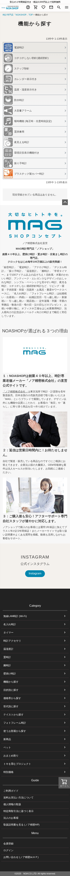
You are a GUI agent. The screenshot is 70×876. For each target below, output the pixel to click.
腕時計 (7, 665)
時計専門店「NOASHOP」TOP (18, 15)
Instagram (35, 573)
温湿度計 (8, 649)
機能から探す (10, 681)
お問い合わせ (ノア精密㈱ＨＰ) (21, 857)
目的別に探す (10, 690)
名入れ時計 (9, 624)
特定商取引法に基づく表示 (18, 811)
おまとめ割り (10, 755)
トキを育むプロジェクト (17, 763)
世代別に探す (10, 706)
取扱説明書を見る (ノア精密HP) (21, 824)
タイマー (8, 632)
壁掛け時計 (9, 673)
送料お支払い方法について (18, 797)
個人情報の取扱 (12, 804)
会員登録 (8, 843)
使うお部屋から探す (14, 731)
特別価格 (8, 772)
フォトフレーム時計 (14, 722)
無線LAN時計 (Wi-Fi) (15, 616)
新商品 (7, 739)
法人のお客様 (10, 817)
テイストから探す (13, 714)
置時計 (7, 657)
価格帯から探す (12, 698)
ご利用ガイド (10, 790)
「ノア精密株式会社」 (15, 391)
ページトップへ (65, 202)
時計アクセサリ (12, 640)
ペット (7, 747)
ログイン (8, 850)
